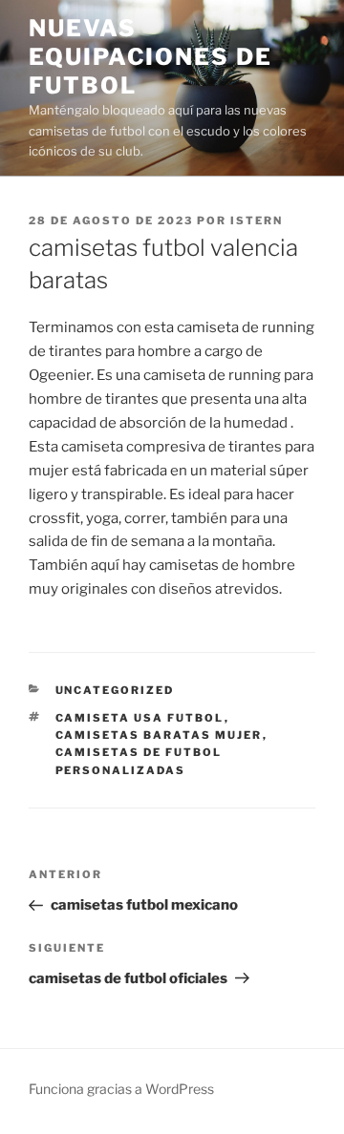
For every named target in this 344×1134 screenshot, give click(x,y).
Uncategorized (115, 690)
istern (256, 220)
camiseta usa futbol (140, 717)
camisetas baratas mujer (159, 735)
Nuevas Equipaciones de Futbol (150, 56)
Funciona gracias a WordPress (121, 1089)
